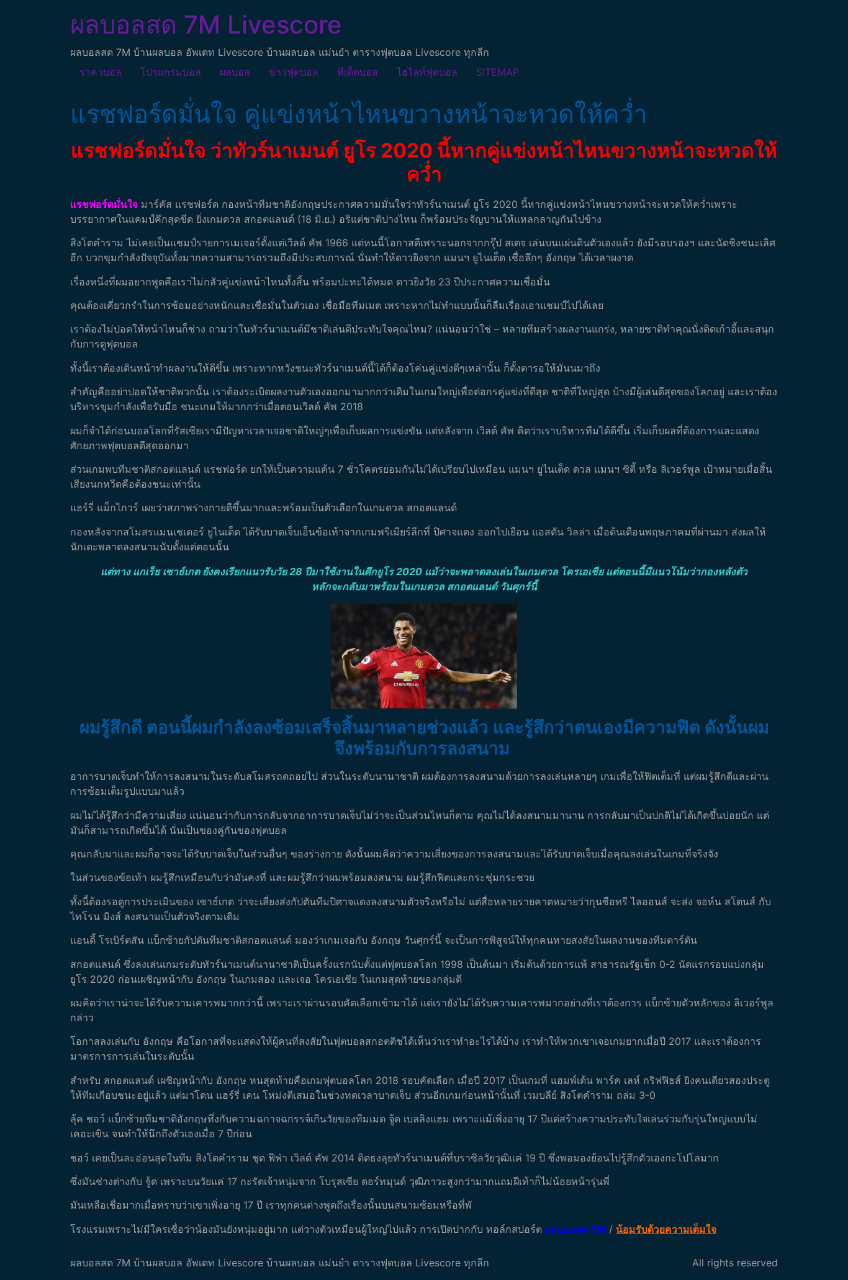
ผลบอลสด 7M (575, 1229)
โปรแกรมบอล (170, 72)
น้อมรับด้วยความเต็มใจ (666, 1229)
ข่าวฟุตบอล (293, 72)
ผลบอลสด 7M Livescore (206, 24)
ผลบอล (235, 72)
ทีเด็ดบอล (357, 72)
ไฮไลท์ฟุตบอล (427, 72)
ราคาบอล (100, 72)
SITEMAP (497, 72)
